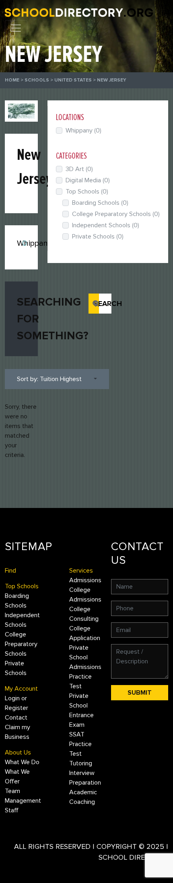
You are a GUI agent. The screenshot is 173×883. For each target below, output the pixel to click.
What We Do (22, 762)
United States (73, 80)
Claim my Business (17, 732)
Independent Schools (105, 225)
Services (81, 571)
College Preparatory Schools (116, 214)
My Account (21, 689)
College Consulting (84, 614)
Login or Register (16, 703)
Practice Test (80, 681)
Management (23, 801)
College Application (84, 633)
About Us (18, 752)
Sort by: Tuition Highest (49, 379)
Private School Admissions (85, 657)
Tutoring (80, 763)
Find (10, 571)
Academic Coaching (83, 797)
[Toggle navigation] (16, 28)
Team (12, 791)
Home (12, 80)
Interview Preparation (85, 778)
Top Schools (87, 192)
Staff (12, 810)
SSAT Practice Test (80, 744)
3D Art (79, 169)
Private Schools (98, 236)
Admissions (85, 580)
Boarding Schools (100, 203)
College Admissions (85, 595)
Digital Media (88, 180)
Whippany (34, 243)
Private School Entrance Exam (81, 710)
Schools (37, 80)
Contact (16, 718)
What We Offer (17, 776)
